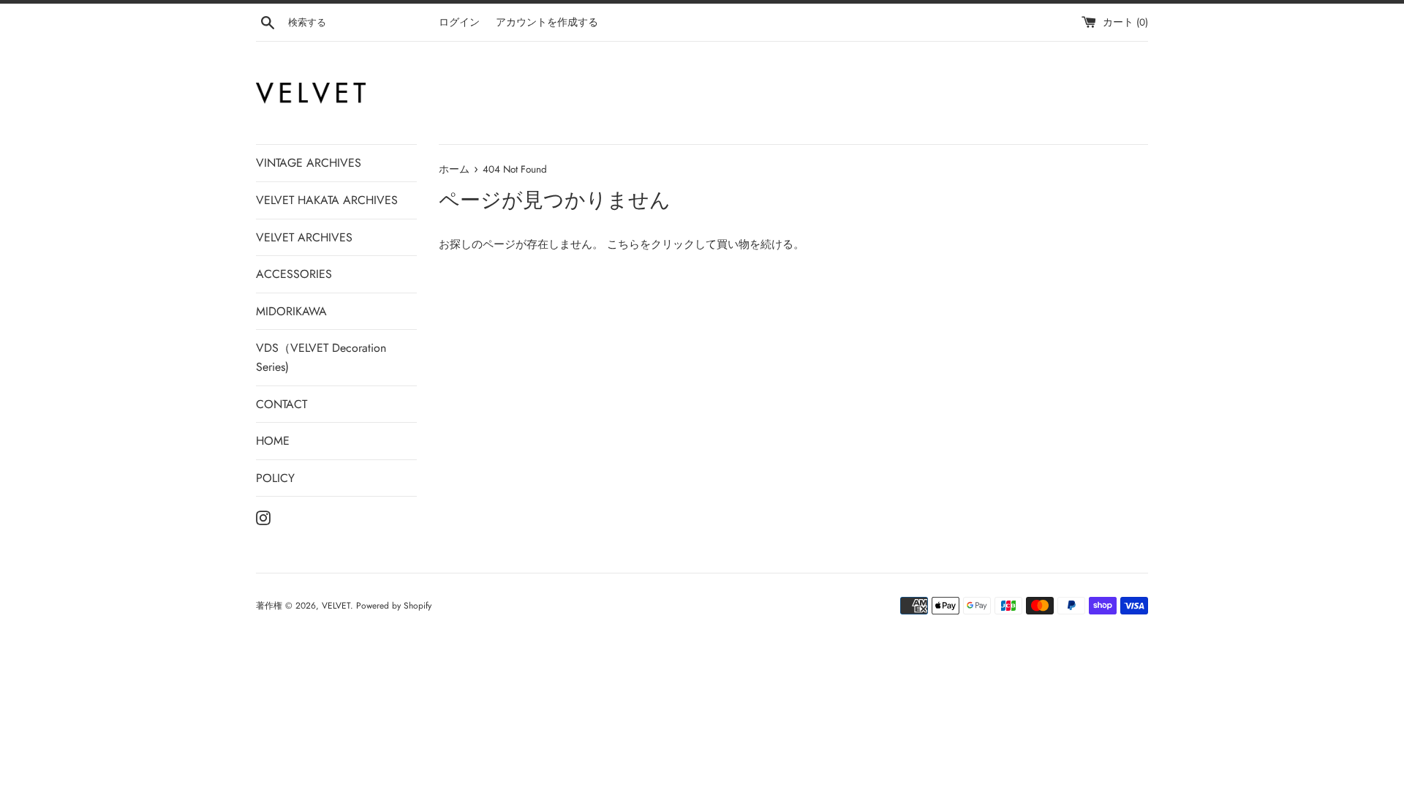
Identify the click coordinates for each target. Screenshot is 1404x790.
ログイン (459, 22)
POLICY (275, 478)
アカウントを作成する (547, 22)
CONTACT (281, 404)
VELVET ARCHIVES (304, 237)
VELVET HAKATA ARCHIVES (327, 200)
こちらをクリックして (662, 244)
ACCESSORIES (294, 274)
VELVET (336, 605)
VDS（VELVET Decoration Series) (321, 357)
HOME (273, 440)
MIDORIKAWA (291, 311)
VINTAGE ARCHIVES (308, 162)
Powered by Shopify (393, 605)
